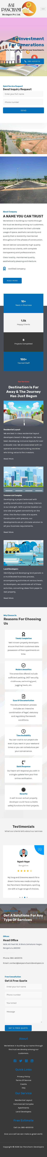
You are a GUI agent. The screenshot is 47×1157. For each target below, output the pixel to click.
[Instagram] (26, 1060)
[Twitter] (20, 1060)
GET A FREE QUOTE (18, 1028)
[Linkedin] (32, 1060)
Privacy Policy (23, 1076)
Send (23, 110)
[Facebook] (15, 1060)
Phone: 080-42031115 (12, 958)
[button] (19, 897)
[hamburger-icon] (43, 9)
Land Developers (23, 1111)
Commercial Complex (23, 1104)
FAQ (23, 1088)
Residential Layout (23, 1100)
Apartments (23, 1107)
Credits (23, 1084)
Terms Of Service (23, 1080)
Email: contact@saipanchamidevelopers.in (23, 963)
